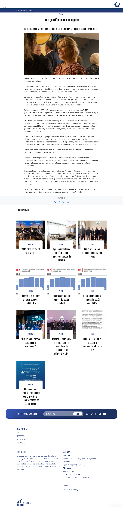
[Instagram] (91, 414)
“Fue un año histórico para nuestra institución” (30, 342)
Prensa (61, 14)
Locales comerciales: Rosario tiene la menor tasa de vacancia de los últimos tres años (61, 346)
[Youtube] (105, 414)
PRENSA (92, 334)
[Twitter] (100, 414)
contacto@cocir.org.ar (71, 489)
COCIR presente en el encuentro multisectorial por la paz (92, 344)
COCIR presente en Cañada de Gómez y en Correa (92, 253)
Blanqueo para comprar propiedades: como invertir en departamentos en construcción (30, 396)
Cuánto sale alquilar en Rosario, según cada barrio (31, 299)
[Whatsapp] (87, 414)
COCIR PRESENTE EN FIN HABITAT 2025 (30, 251)
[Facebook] (96, 414)
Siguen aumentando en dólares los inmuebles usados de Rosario (61, 254)
